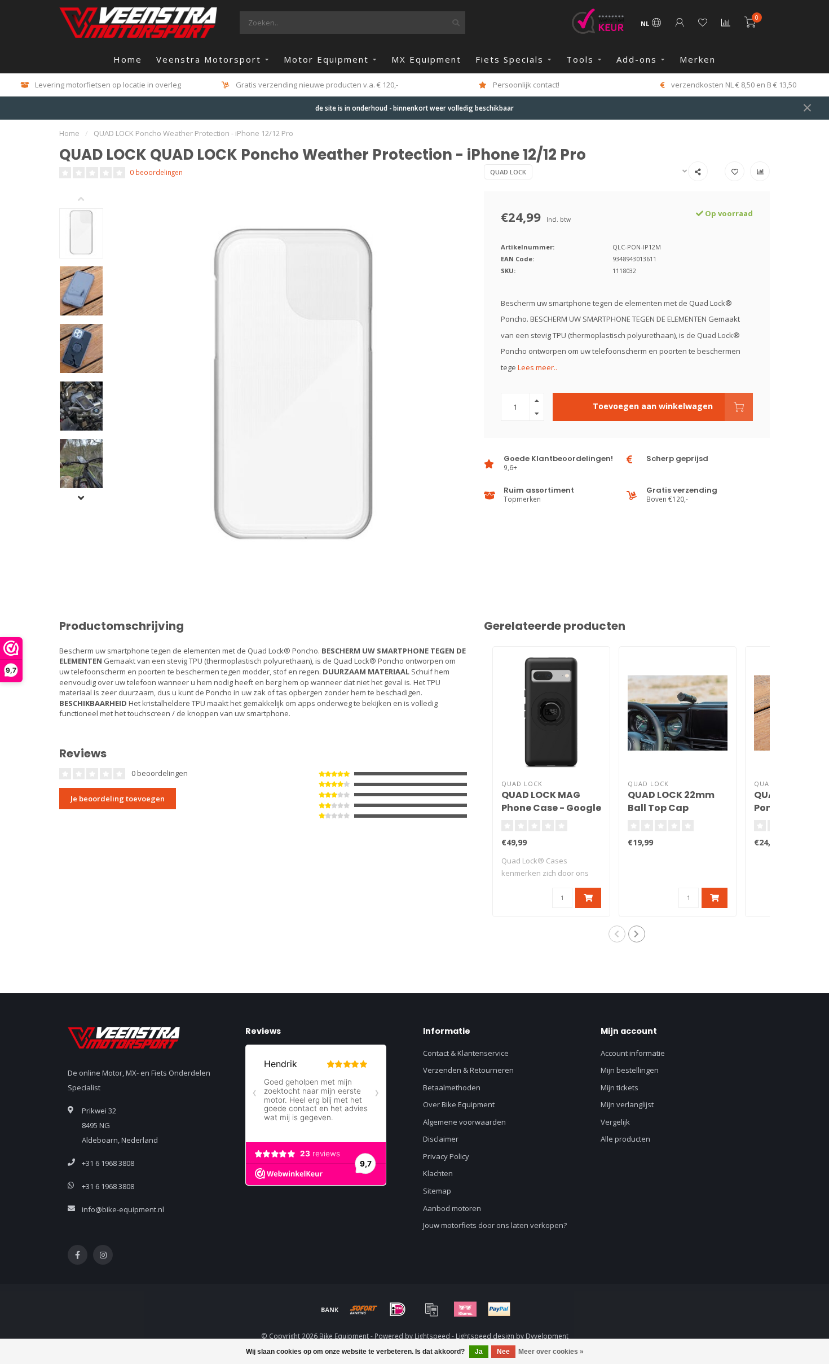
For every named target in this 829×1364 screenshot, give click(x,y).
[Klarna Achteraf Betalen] (465, 1309)
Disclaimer (440, 1139)
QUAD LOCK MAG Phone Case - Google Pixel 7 (551, 807)
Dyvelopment (547, 1335)
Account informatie (633, 1053)
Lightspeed (432, 1335)
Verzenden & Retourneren (468, 1070)
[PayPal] (499, 1309)
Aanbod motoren (452, 1208)
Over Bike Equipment (459, 1104)
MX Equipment (426, 59)
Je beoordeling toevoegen (117, 798)
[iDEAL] (397, 1309)
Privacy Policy (446, 1156)
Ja (479, 1352)
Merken (698, 59)
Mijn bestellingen (630, 1070)
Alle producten (625, 1139)
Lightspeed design (485, 1335)
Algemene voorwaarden (464, 1122)
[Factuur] (431, 1309)
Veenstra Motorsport (208, 59)
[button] (89, 199)
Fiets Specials (509, 59)
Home (127, 59)
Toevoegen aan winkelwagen (653, 406)
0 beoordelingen (156, 172)
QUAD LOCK (508, 172)
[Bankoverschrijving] (330, 1309)
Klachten (438, 1173)
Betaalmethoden (451, 1087)
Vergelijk (615, 1122)
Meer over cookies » (551, 1352)
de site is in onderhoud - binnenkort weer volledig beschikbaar (414, 107)
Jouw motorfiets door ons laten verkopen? (495, 1225)
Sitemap (437, 1191)
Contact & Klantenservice (466, 1053)
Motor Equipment (326, 59)
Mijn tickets (619, 1087)
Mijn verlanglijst (627, 1104)
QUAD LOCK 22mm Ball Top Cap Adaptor (671, 807)
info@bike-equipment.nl (123, 1209)
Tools (580, 59)
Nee (503, 1352)
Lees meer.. (537, 367)
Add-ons (636, 59)
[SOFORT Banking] (364, 1309)
